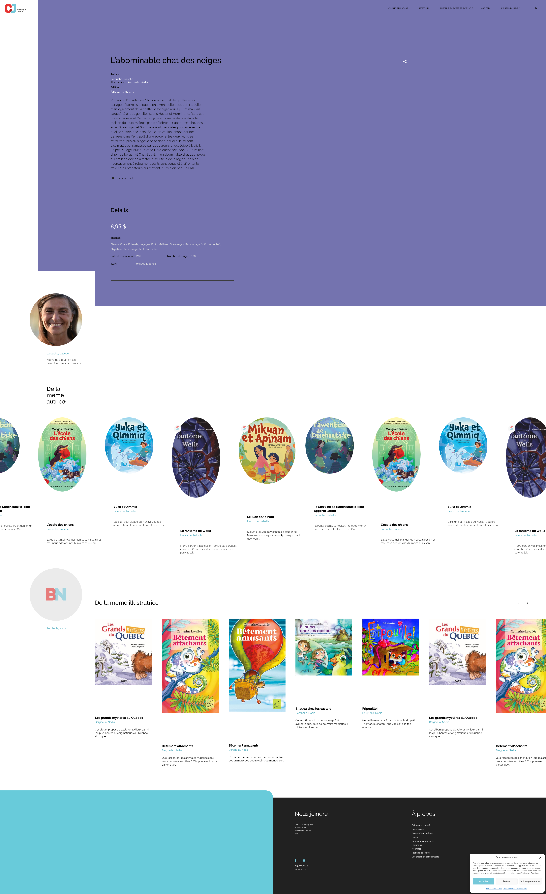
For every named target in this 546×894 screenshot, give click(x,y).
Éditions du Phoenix (122, 92)
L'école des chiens (60, 524)
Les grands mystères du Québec (119, 718)
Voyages (145, 244)
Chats (123, 244)
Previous (55, 401)
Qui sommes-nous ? (510, 8)
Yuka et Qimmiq (125, 507)
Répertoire (424, 8)
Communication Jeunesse (15, 8)
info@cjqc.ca (300, 869)
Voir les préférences (530, 881)
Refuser (507, 881)
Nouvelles (416, 849)
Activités (486, 8)
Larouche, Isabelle (122, 79)
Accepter (483, 881)
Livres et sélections (398, 8)
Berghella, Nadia (138, 82)
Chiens (115, 244)
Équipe (415, 837)
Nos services (418, 829)
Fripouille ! (370, 708)
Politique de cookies (494, 889)
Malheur (164, 244)
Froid (154, 244)
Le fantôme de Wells (195, 531)
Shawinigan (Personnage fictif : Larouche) (195, 244)
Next (65, 401)
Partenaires (417, 845)
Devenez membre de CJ (423, 841)
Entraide (133, 244)
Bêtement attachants (177, 746)
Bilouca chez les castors (313, 708)
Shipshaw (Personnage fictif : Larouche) (134, 249)
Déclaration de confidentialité (515, 889)
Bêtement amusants (244, 745)
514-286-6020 (301, 866)
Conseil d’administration (423, 833)
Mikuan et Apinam (260, 517)
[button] (540, 857)
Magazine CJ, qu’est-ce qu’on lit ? (456, 8)
